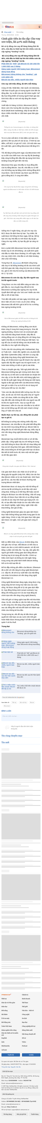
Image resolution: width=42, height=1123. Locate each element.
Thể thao (25, 1003)
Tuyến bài (11, 1055)
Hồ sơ (24, 1038)
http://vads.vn (12, 1107)
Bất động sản (5, 1022)
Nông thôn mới (27, 1030)
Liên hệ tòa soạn (7, 1071)
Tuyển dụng (34, 1114)
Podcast (24, 1046)
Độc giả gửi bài (21, 1114)
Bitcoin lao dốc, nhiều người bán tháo (17, 80)
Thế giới (25, 1006)
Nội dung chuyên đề (29, 1034)
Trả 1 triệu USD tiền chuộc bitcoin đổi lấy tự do (28, 687)
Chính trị (25, 995)
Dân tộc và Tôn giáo (8, 1003)
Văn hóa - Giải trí (28, 1010)
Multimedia (5, 1046)
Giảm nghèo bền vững (9, 1030)
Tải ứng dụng (8, 1114)
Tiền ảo (14, 702)
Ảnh (2, 1042)
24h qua (4, 1050)
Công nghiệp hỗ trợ (28, 1026)
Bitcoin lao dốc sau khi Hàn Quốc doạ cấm (28, 676)
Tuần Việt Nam (6, 1026)
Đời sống (4, 1010)
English (4, 1038)
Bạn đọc (24, 1022)
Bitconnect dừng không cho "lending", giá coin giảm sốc (26, 632)
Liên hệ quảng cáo (8, 1094)
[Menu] (2, 27)
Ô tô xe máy (5, 1018)
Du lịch (24, 1018)
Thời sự (4, 999)
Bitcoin (22, 542)
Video (24, 1042)
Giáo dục (4, 1006)
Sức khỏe (4, 1014)
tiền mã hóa (23, 702)
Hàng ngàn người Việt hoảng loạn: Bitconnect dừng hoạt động (28, 643)
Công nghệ (7, 32)
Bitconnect (17, 263)
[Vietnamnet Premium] (6, 995)
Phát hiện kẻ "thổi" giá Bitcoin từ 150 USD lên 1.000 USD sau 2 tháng (28, 655)
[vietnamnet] (9, 27)
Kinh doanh (26, 999)
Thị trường (19, 32)
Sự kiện (31, 1055)
